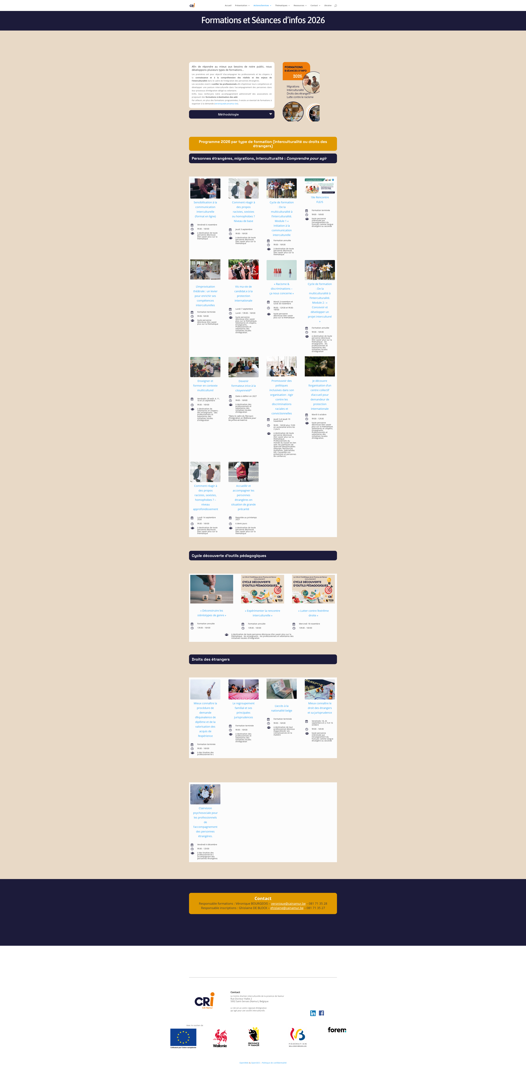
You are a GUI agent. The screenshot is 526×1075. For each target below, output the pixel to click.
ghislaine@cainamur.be (286, 908)
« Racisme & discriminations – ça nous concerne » (281, 288)
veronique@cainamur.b (287, 903)
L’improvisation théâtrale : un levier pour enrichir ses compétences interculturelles (205, 296)
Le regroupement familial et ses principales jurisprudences (244, 710)
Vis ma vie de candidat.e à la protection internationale (243, 293)
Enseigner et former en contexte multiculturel (205, 385)
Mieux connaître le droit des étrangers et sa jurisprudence (320, 707)
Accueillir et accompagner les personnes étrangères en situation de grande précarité (243, 497)
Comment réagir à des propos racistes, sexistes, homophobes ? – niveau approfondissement (205, 497)
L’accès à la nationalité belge (281, 708)
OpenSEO (255, 1062)
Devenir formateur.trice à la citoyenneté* (243, 385)
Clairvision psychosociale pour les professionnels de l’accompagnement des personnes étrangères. (205, 822)
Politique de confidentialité (274, 1062)
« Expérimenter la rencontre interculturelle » (262, 613)
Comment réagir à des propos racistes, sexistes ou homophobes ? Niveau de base (243, 211)
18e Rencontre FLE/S (320, 199)
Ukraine (327, 6)
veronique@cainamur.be (226, 103)
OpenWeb (244, 1062)
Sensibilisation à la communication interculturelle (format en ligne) (205, 209)
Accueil (228, 6)
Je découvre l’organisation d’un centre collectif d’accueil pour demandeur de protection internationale (319, 395)
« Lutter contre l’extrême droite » (313, 613)
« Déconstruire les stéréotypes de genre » (211, 613)
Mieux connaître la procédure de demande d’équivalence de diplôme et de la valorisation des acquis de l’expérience (205, 719)
